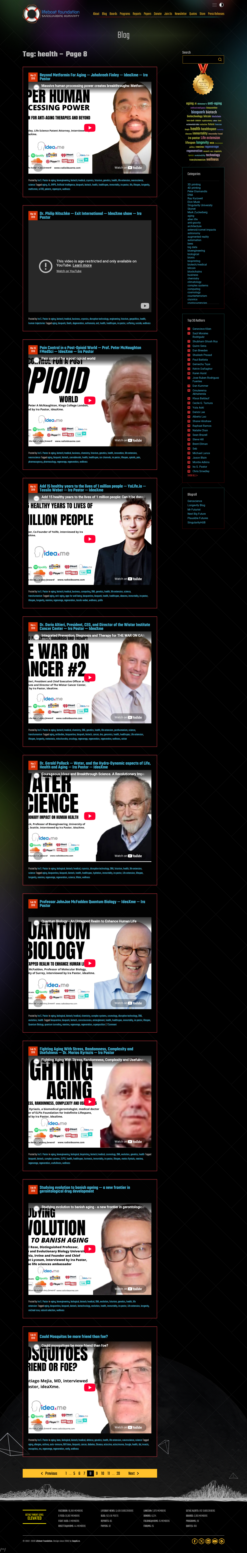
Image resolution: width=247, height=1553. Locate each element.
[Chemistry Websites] (203, 80)
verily (67, 1449)
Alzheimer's (202, 104)
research (206, 151)
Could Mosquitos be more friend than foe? (74, 1336)
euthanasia (90, 323)
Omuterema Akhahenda (200, 392)
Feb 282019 (33, 904)
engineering (115, 319)
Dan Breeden (200, 350)
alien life (193, 219)
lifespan (136, 185)
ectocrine (108, 1444)
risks (211, 151)
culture (215, 121)
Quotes (193, 14)
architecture (194, 226)
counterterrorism (197, 295)
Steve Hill (198, 439)
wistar (124, 739)
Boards (113, 14)
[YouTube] (215, 1541)
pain (138, 457)
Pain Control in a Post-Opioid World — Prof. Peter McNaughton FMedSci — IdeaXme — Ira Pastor (90, 350)
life (131, 185)
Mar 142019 (33, 488)
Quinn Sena (199, 346)
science (31, 185)
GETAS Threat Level (34, 1517)
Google (128, 1444)
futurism (98, 180)
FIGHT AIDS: (63, 1521)
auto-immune (56, 1444)
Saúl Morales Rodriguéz (200, 335)
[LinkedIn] (208, 1541)
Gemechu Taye (201, 364)
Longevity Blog (196, 505)
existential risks (192, 124)
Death (69, 323)
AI (49, 185)
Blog (104, 14)
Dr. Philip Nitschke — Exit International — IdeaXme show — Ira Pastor (90, 215)
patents (48, 189)
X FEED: (61, 1516)
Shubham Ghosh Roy (205, 341)
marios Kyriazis (128, 1159)
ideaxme (123, 596)
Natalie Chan (200, 430)
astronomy (194, 233)
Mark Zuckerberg (198, 212)
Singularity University (200, 205)
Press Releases (216, 14)
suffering (130, 323)
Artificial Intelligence (66, 185)
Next (131, 1473)
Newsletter (181, 14)
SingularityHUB (196, 522)
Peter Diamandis (197, 191)
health (114, 180)
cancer (96, 734)
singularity (218, 151)
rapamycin (56, 189)
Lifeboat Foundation (44, 1541)
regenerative (106, 739)
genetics (107, 180)
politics (192, 147)
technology (213, 155)
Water (78, 877)
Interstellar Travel (215, 134)
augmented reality (198, 236)
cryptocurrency (207, 121)
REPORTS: (105, 1521)
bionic (191, 257)
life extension (124, 180)
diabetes (91, 1444)
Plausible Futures (198, 518)
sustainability (200, 156)
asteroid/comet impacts (202, 229)
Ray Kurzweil (195, 198)
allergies (37, 1444)
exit (97, 323)
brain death (190, 121)
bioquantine (88, 596)
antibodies (59, 734)
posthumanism (121, 730)
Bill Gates (67, 1444)
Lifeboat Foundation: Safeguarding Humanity (51, 14)
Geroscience (195, 501)
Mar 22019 (33, 765)
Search (220, 59)
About (96, 14)
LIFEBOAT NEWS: (108, 1511)
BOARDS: (190, 1516)
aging (53, 180)
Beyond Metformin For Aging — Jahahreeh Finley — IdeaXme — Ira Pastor (94, 77)
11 (109, 1473)
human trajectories (36, 323)
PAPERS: (104, 1526)
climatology (194, 282)
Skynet (192, 208)
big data (192, 247)
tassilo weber (82, 600)
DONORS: (147, 1516)
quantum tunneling (53, 1025)
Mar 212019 (33, 77)
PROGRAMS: (191, 1521)
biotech (88, 185)
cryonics (90, 180)
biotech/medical (78, 180)
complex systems (99, 1016)
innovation (119, 453)
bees (59, 1440)
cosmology (112, 1016)
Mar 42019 (33, 627)
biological (61, 869)
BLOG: (103, 1516)
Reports (137, 14)
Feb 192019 (33, 1190)
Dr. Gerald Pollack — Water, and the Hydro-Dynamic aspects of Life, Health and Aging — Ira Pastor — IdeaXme (95, 765)
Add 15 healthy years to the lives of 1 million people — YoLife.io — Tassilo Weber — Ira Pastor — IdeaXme (93, 488)
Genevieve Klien (202, 328)
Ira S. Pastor (42, 180)
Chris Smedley (201, 471)
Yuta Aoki (198, 407)
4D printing (194, 187)
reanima (48, 600)
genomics (108, 734)
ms (40, 1449)
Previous (51, 1473)
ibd (140, 1444)
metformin (33, 189)
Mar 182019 (33, 216)
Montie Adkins (201, 462)
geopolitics (134, 319)
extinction (203, 125)
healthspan (103, 185)
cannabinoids (75, 457)
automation (194, 240)
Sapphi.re (76, 1541)
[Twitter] (201, 1541)
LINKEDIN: (147, 1511)
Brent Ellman (200, 444)
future (211, 124)
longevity (145, 185)
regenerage (62, 462)
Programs (125, 14)
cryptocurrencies (197, 303)
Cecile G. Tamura (203, 403)
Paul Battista (200, 359)
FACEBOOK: (63, 1511)
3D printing (194, 184)
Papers (147, 14)
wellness (66, 189)
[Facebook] (194, 1541)
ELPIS (63, 1159)
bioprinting (84, 1154)
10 (102, 1473)
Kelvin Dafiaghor (202, 368)
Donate (158, 14)
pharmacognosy (35, 462)
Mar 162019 (33, 350)
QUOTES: (189, 1526)
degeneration (78, 323)
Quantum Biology (36, 1025)
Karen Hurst (200, 373)
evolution (32, 1020)
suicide (138, 323)
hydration (97, 873)
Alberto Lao (199, 416)
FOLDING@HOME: (150, 1521)
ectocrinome (118, 1444)
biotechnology (84, 1306)
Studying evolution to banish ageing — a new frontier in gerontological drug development (85, 1189)
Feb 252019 (33, 1051)
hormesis (88, 1159)
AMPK (53, 185)
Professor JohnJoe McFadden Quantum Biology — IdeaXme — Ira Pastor (92, 904)
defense (90, 1440)
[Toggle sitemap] (214, 5)
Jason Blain (200, 457)
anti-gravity (194, 222)
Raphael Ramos (202, 425)
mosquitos (33, 1449)
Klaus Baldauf (201, 398)
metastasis (50, 739)
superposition (99, 1025)
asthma (45, 1444)
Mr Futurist (194, 509)
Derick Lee (199, 412)
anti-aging (59, 596)
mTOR (41, 189)
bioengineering (63, 180)
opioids (132, 457)
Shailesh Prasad (202, 355)
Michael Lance (201, 453)
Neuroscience (219, 143)
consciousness (85, 1020)
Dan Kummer (200, 385)
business (76, 319)
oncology (73, 739)
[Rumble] (221, 1541)
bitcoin (207, 116)
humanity (220, 130)
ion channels (105, 457)
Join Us (168, 14)
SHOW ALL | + (193, 476)
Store (202, 14)
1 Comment (112, 1025)
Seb (195, 448)
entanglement (99, 1020)
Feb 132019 (33, 1337)
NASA (212, 143)
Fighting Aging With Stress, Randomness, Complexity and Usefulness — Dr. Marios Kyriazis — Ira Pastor (86, 1051)
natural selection (48, 1310)
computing (85, 592)
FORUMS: (147, 1526)
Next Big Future (197, 513)
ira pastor (124, 185)
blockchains (195, 271)
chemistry (85, 453)
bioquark (80, 185)
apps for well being (73, 596)
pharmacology (50, 462)
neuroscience (137, 180)
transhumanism (35, 596)
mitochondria (62, 739)
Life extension (137, 734)
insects (145, 1444)
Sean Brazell (200, 434)
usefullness (56, 1163)
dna (101, 734)
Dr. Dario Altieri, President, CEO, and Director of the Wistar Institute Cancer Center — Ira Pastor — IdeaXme (95, 627)
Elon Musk (194, 202)
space (191, 155)
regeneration (73, 462)
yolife (100, 600)
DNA (93, 592)
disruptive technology (99, 319)
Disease (99, 1444)
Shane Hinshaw (202, 421)
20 (118, 1473)
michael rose (34, 1310)
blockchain (216, 116)
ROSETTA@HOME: (66, 1526)
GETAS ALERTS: (192, 1511)
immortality (114, 185)
